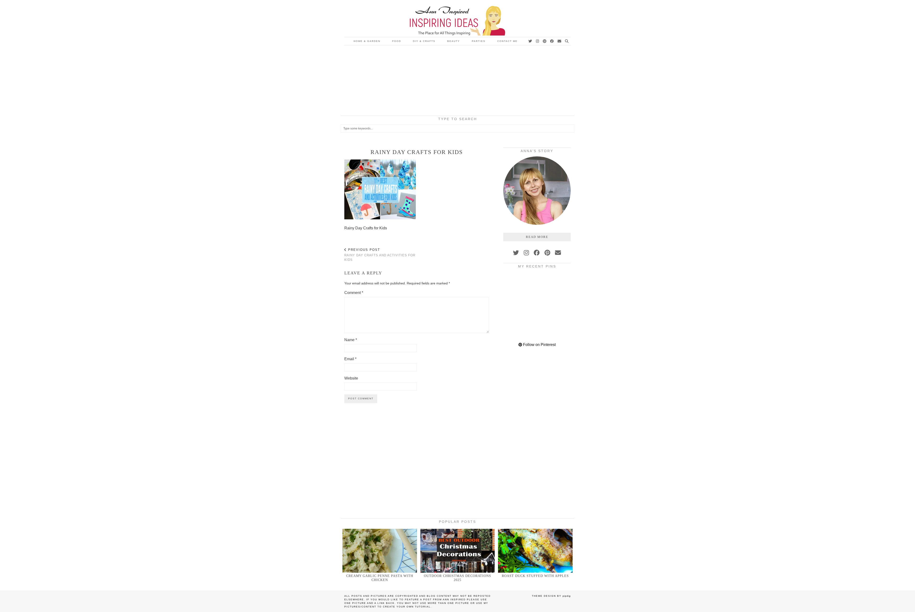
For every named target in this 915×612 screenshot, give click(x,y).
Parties (478, 41)
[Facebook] (552, 41)
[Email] (560, 41)
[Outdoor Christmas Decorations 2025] (457, 550)
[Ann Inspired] (457, 18)
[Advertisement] (457, 81)
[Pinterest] (545, 41)
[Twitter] (531, 41)
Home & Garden (367, 41)
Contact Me (507, 41)
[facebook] (537, 252)
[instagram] (526, 252)
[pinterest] (547, 252)
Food (396, 41)
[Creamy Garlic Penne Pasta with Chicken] (379, 550)
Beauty (453, 41)
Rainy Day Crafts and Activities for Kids (379, 255)
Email (350, 359)
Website (351, 378)
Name (350, 340)
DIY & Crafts (424, 41)
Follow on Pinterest (539, 345)
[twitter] (516, 252)
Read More (537, 237)
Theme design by (551, 596)
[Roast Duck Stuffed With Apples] (535, 550)
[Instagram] (537, 41)
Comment (353, 293)
